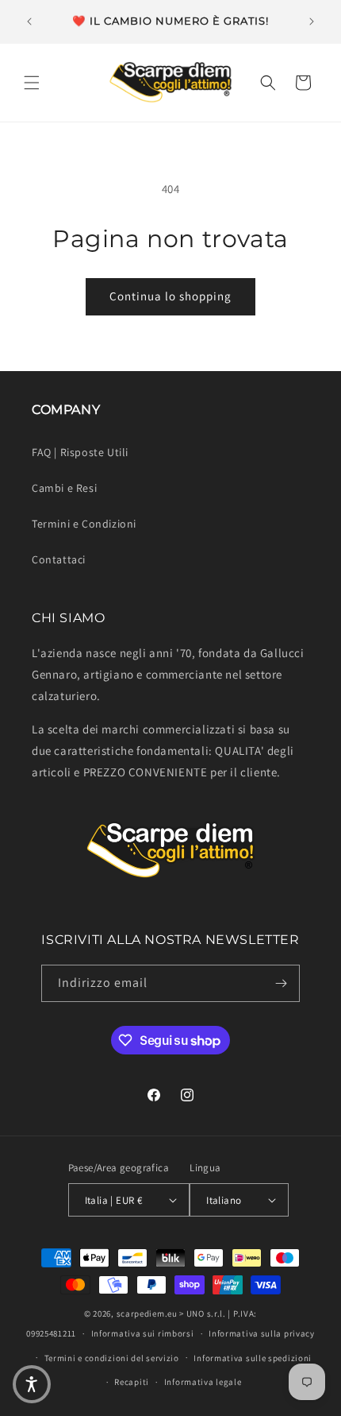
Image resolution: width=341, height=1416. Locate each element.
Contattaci (59, 559)
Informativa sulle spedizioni (252, 1358)
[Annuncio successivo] (311, 21)
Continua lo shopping (170, 296)
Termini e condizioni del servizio (111, 1358)
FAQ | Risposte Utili (80, 452)
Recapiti (131, 1381)
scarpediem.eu (147, 1313)
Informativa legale (203, 1381)
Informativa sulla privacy (262, 1333)
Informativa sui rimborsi (142, 1333)
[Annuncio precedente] (29, 21)
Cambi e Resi (64, 488)
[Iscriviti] (281, 983)
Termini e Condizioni (84, 523)
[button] (31, 82)
